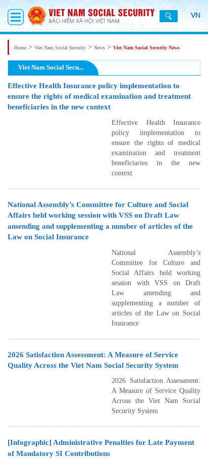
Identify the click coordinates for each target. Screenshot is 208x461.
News (99, 47)
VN (195, 15)
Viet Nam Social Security (60, 47)
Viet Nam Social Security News (146, 47)
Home (20, 47)
